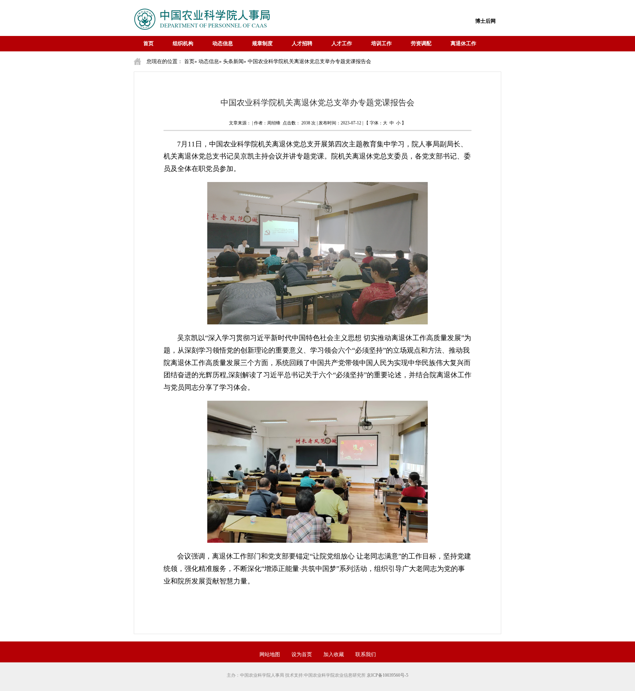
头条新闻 (233, 61)
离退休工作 (463, 43)
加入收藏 (333, 654)
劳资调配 (421, 43)
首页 (148, 43)
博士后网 (485, 21)
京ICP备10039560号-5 (387, 675)
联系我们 (365, 654)
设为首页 (301, 654)
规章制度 (262, 43)
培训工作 (381, 43)
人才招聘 (302, 43)
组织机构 (183, 43)
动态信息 (222, 43)
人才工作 (341, 43)
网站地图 (269, 654)
